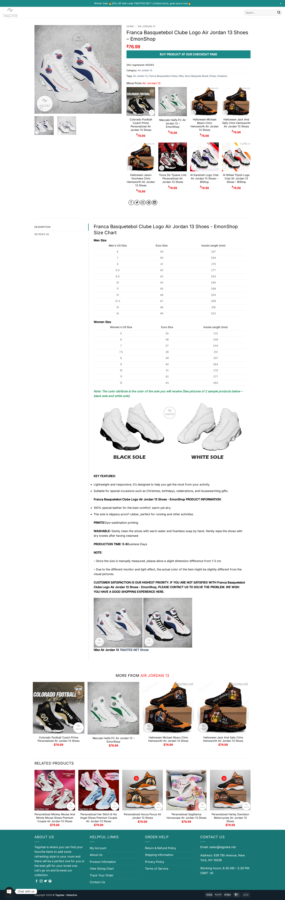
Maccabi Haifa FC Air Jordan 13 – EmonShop (172, 123)
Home (130, 26)
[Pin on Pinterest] (149, 202)
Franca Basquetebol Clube (163, 76)
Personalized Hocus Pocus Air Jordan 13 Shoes (142, 816)
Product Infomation (103, 861)
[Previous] (40, 69)
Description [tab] (42, 226)
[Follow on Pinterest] (49, 881)
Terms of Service (156, 868)
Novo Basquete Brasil (196, 76)
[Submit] (279, 13)
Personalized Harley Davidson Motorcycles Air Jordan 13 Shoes (230, 818)
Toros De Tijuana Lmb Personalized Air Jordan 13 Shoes (172, 178)
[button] (39, 109)
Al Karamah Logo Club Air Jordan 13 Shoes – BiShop (204, 178)
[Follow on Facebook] (36, 881)
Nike (181, 76)
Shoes (212, 76)
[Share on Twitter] (137, 202)
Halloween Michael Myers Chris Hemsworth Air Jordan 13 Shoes (204, 124)
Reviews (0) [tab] (41, 234)
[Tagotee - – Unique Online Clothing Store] (18, 13)
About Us (96, 855)
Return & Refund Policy (160, 848)
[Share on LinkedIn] (154, 202)
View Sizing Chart (102, 868)
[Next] (116, 69)
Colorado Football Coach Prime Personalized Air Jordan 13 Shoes (141, 124)
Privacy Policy (154, 861)
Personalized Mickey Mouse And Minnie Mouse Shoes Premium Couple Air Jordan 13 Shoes (54, 818)
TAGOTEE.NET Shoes (134, 650)
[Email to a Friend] (143, 202)
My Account (98, 848)
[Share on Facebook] (131, 202)
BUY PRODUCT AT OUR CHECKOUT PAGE (188, 54)
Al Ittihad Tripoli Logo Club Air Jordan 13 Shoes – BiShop (236, 178)
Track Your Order (101, 875)
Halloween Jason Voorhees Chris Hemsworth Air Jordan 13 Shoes (141, 180)
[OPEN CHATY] (9, 891)
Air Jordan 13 (146, 26)
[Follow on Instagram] (41, 881)
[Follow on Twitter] (45, 881)
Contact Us (97, 882)
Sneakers (222, 76)
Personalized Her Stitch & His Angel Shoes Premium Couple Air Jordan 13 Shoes (98, 818)
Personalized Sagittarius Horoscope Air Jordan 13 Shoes (186, 816)
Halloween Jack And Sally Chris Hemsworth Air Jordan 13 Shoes (236, 123)
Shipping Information (159, 855)
